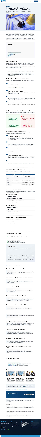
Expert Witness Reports (23, 425)
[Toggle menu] (39, 1)
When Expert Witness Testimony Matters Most (13, 53)
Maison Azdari (9, 11)
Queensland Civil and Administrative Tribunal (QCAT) (14, 363)
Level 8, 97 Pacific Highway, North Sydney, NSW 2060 (15, 422)
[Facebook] (1, 429)
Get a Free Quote (20, 435)
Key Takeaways (9, 55)
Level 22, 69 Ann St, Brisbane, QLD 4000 (15, 426)
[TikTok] (7, 429)
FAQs (8, 56)
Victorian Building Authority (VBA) (12, 365)
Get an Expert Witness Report (28, 394)
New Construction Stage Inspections (25, 423)
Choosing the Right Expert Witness (11, 54)
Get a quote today (24, 386)
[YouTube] (5, 429)
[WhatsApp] (8, 429)
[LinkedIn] (4, 429)
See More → (22, 426)
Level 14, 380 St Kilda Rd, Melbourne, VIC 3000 (14, 424)
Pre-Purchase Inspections (24, 422)
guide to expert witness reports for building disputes (20, 389)
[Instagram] (2, 429)
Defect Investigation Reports (24, 424)
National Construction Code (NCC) (12, 364)
